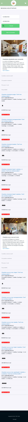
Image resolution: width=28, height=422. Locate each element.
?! (9, 96)
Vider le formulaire (10, 32)
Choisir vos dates (6, 114)
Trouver (11, 25)
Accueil (14, 419)
